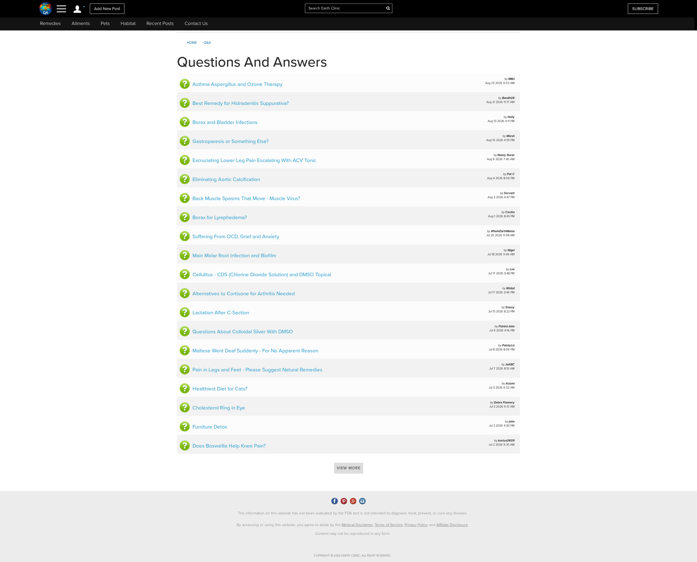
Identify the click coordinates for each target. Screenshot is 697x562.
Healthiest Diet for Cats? (219, 389)
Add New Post (107, 8)
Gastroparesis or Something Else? (230, 141)
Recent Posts (160, 23)
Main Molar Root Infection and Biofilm (234, 256)
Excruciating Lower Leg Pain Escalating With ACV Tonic (254, 160)
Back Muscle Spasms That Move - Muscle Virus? (246, 198)
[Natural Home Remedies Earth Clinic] (46, 8)
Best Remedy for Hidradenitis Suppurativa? (240, 103)
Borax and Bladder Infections (225, 122)
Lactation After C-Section (220, 313)
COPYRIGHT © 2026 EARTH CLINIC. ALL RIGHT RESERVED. (352, 555)
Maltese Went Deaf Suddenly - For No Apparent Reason (255, 351)
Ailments (81, 23)
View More (348, 468)
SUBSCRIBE (643, 8)
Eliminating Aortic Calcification (226, 179)
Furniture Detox (209, 427)
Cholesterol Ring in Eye (218, 408)
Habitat (128, 23)
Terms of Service (389, 525)
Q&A (207, 43)
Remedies (50, 23)
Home (192, 43)
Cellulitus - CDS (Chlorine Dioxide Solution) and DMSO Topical (261, 275)
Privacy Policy (416, 525)
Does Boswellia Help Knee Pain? (229, 446)
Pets (105, 23)
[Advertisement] (608, 77)
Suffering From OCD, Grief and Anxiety (235, 237)
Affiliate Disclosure (452, 525)
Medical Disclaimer (357, 525)
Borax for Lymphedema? (219, 218)
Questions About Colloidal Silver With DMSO (242, 332)
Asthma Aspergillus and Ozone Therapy (237, 84)
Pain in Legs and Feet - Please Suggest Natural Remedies (257, 370)
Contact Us (196, 23)
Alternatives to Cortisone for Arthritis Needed (243, 294)
